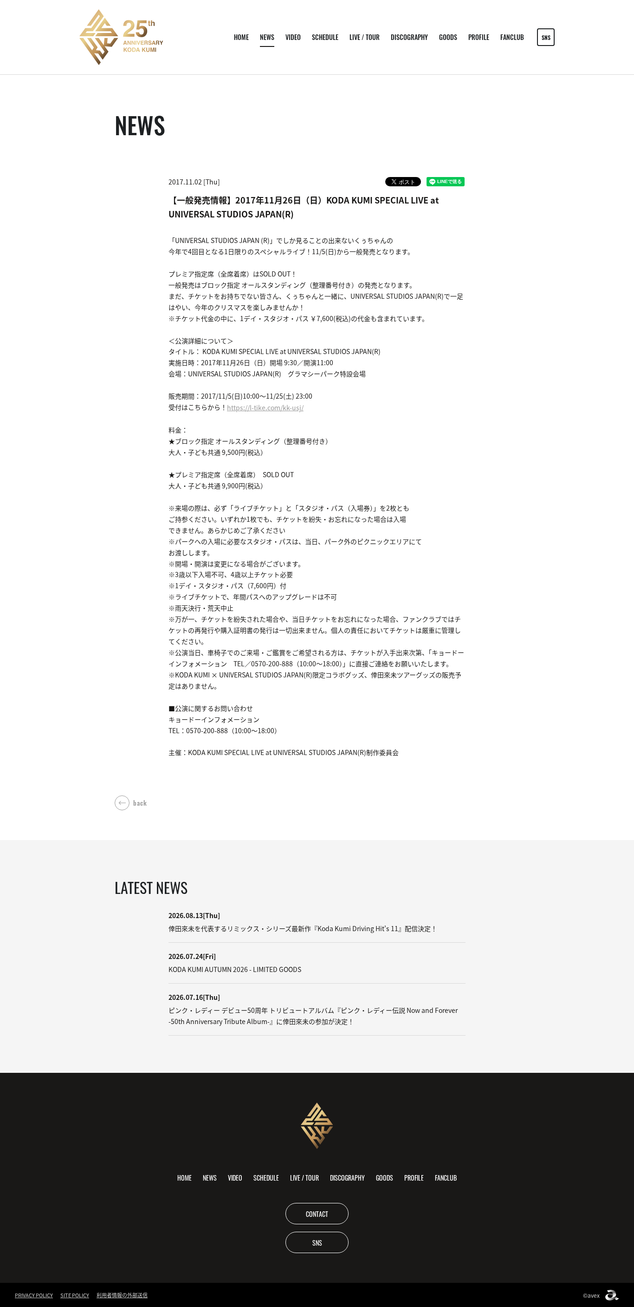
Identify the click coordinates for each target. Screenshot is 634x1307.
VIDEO (293, 37)
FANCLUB (512, 37)
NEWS (267, 37)
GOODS (448, 37)
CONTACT (317, 1213)
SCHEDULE (325, 37)
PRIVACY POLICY (34, 1295)
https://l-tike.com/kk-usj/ (265, 407)
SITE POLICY (74, 1295)
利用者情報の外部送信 (122, 1295)
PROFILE (478, 37)
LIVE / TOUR (364, 37)
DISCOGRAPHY (409, 37)
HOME (241, 37)
